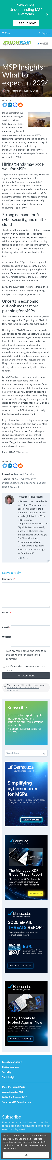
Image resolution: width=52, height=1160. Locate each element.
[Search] (44, 753)
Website (6, 636)
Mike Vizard (13, 90)
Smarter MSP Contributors (16, 1102)
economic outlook (35, 482)
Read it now (26, 23)
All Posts (23, 558)
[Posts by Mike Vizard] (9, 500)
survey (41, 142)
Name (6, 612)
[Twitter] (4, 105)
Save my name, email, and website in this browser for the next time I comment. (26, 654)
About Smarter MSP (12, 1091)
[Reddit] (20, 105)
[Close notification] (47, 14)
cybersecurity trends (13, 482)
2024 (17, 479)
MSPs (16, 486)
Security (29, 474)
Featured (19, 474)
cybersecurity (28, 479)
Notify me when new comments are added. (25, 668)
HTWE (12, 452)
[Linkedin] (10, 105)
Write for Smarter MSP (14, 1097)
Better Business (10, 1066)
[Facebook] (15, 105)
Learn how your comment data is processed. (23, 688)
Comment (8, 579)
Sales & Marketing (12, 1061)
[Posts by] (4, 90)
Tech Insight (8, 1077)
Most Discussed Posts (13, 1086)
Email (6, 627)
